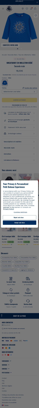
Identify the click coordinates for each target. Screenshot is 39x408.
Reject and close (19, 217)
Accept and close (19, 223)
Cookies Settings (20, 212)
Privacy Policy (9, 209)
